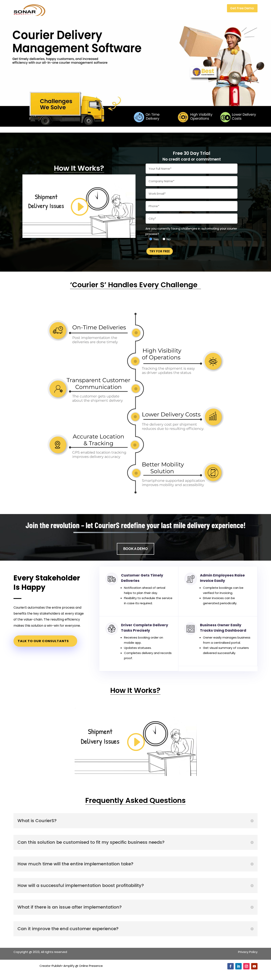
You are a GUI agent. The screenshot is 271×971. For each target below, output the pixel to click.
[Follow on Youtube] (254, 966)
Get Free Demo (242, 8)
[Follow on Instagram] (246, 966)
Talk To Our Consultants (43, 641)
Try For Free (159, 251)
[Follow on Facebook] (230, 966)
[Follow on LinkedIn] (238, 966)
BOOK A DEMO (135, 549)
